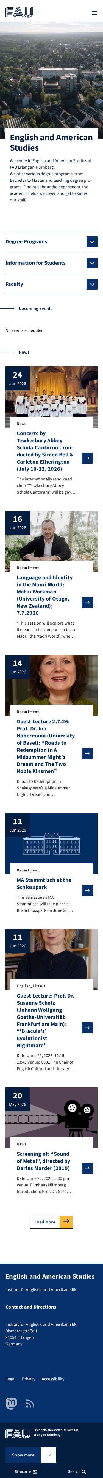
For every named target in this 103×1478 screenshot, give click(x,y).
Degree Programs (26, 242)
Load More (45, 1222)
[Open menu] (95, 13)
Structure (23, 1471)
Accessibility (53, 1379)
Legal (10, 1379)
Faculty (14, 284)
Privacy (28, 1379)
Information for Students (35, 263)
